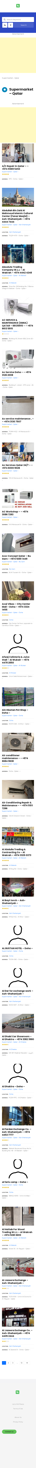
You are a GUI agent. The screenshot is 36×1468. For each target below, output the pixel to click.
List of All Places (18, 1404)
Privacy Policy (18, 1422)
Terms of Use (18, 1409)
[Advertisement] (18, 55)
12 (21, 1363)
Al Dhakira (12, 1049)
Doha (11, 620)
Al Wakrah (12, 283)
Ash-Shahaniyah (15, 232)
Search (24, 25)
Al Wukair (12, 673)
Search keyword (5, 19)
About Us (18, 1417)
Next (27, 1363)
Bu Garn (12, 569)
